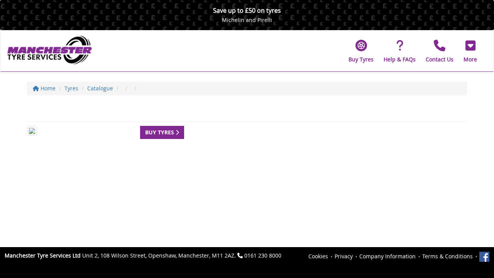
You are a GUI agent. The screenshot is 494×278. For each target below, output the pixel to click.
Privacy (344, 256)
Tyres (71, 88)
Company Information (387, 256)
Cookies (318, 256)
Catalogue (100, 88)
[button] (470, 51)
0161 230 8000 (262, 255)
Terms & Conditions (447, 256)
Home (47, 88)
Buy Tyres (160, 132)
